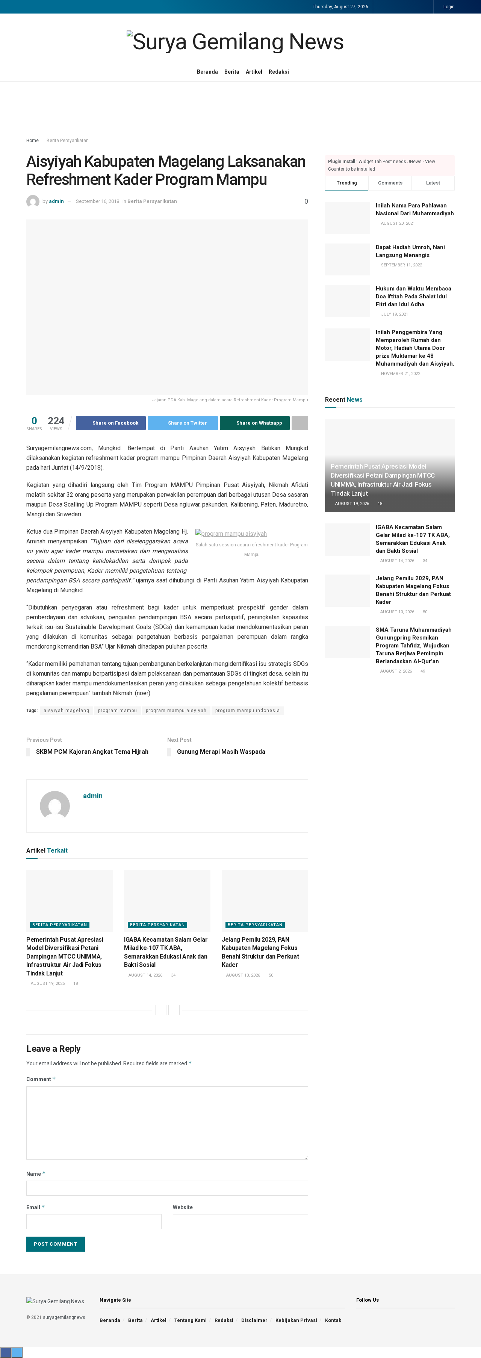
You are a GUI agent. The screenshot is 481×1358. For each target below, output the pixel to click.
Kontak (333, 1320)
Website (183, 1207)
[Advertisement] (240, 110)
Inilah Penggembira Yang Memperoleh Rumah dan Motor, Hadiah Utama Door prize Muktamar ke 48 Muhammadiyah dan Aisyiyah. (415, 348)
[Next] (174, 1010)
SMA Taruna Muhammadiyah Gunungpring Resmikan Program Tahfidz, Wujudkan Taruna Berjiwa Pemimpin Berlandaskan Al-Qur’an (414, 645)
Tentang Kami (190, 1320)
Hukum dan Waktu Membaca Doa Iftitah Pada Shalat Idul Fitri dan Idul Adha (413, 296)
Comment (41, 1079)
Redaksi (279, 72)
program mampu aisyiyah (176, 710)
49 (422, 671)
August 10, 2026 (242, 975)
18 (75, 983)
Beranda (207, 72)
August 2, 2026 (395, 671)
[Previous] (160, 1010)
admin (56, 201)
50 (270, 975)
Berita (231, 72)
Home (32, 140)
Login (448, 6)
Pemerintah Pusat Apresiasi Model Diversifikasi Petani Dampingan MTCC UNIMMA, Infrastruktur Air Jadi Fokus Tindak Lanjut (64, 956)
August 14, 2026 (144, 975)
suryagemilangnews (64, 1317)
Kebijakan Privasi (296, 1320)
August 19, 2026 (47, 983)
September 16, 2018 (97, 201)
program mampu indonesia (247, 710)
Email (35, 1207)
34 (172, 975)
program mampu (117, 710)
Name (36, 1173)
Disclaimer (254, 1320)
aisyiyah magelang (66, 710)
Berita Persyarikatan (68, 140)
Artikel (254, 72)
